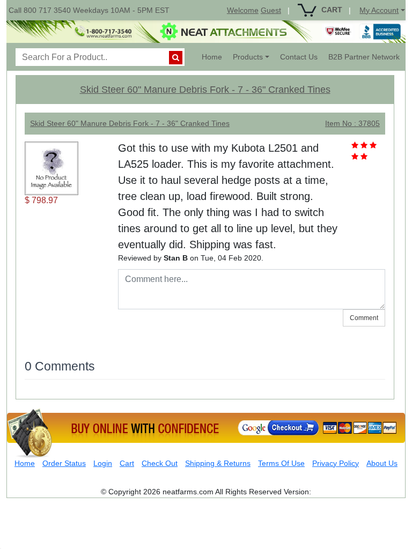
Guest (271, 10)
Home (214, 56)
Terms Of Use (281, 463)
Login (102, 463)
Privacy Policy (335, 463)
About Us (382, 463)
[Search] (175, 57)
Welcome (243, 10)
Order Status (64, 463)
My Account (379, 10)
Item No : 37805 (352, 123)
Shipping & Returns (218, 463)
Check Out (160, 463)
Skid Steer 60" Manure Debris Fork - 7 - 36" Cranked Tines (205, 89)
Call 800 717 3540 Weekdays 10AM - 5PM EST (89, 10)
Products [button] (248, 57)
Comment (364, 318)
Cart (127, 463)
